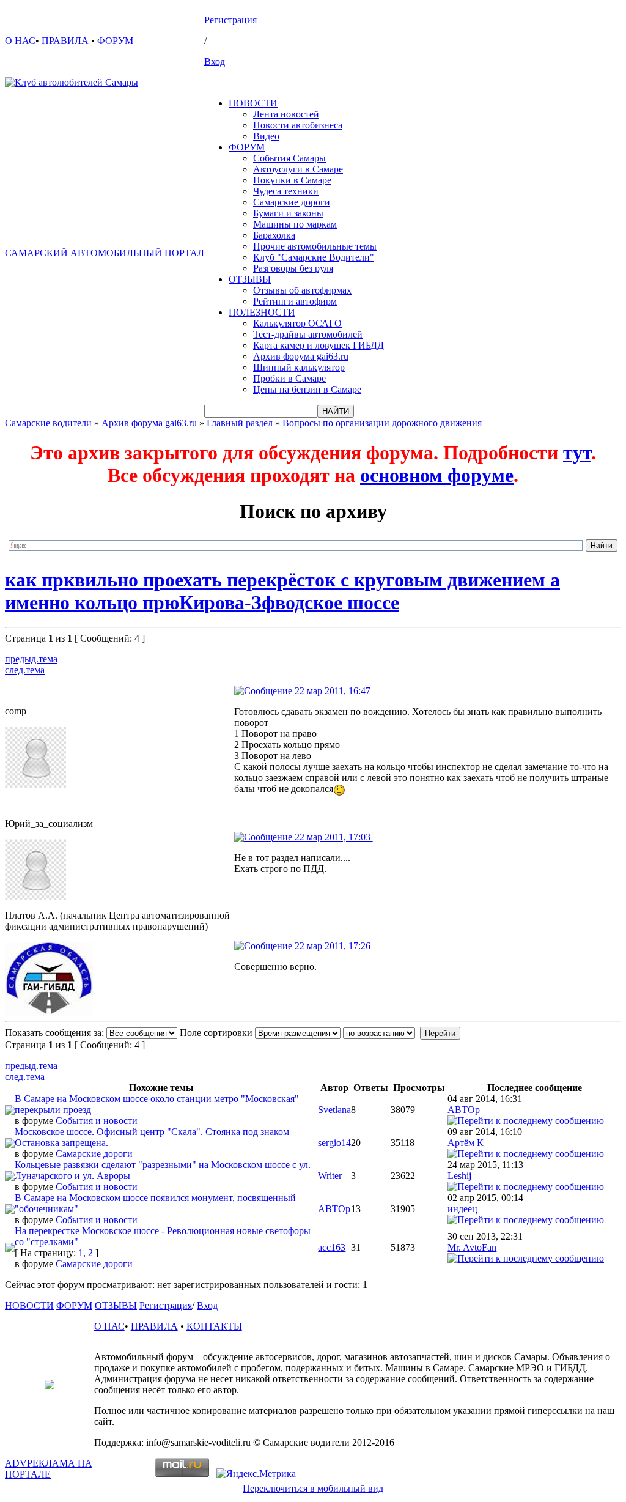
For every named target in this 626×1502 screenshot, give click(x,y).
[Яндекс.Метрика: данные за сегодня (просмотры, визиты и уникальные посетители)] (256, 1473)
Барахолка (274, 235)
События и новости (97, 1120)
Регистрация (230, 20)
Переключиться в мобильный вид (313, 1488)
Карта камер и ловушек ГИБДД (318, 345)
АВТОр (463, 1109)
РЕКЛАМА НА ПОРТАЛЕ (48, 1468)
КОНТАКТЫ (214, 1326)
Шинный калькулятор (299, 367)
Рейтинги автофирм (295, 301)
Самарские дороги (291, 202)
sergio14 (334, 1143)
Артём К (465, 1143)
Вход (214, 61)
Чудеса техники (286, 191)
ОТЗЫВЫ (250, 279)
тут (577, 453)
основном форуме (437, 475)
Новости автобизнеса (297, 125)
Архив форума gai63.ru (300, 356)
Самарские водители (48, 423)
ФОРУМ (115, 40)
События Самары (289, 158)
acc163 (331, 1247)
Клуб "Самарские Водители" (313, 257)
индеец (462, 1209)
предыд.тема (31, 659)
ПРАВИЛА (65, 40)
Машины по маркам (295, 224)
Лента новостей (286, 114)
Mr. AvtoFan (471, 1247)
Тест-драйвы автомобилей (308, 334)
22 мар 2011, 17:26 (332, 946)
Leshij (459, 1176)
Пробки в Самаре (289, 378)
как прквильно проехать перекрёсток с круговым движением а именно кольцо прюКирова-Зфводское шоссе (282, 591)
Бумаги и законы (288, 213)
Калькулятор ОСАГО (297, 323)
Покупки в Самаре (292, 180)
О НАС (20, 40)
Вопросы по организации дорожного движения (382, 423)
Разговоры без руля (293, 268)
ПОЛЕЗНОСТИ (262, 312)
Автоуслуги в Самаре (298, 169)
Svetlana (334, 1109)
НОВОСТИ (253, 103)
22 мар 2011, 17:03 (332, 837)
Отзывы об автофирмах (302, 290)
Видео (266, 136)
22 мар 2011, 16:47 (332, 691)
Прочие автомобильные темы (315, 246)
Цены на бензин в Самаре (307, 389)
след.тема (25, 670)
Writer (330, 1176)
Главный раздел (240, 423)
